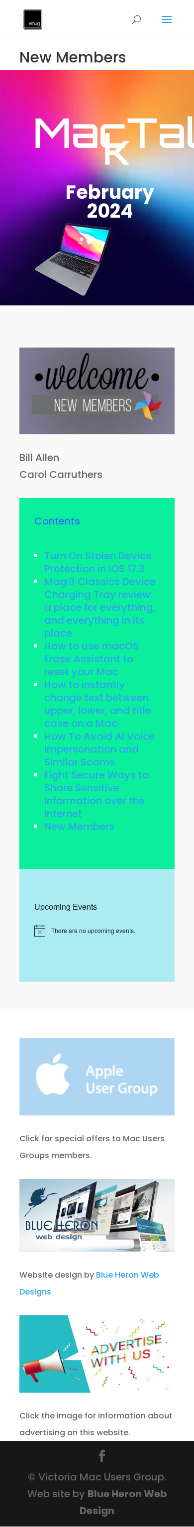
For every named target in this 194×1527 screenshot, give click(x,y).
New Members (79, 826)
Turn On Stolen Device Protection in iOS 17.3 (98, 562)
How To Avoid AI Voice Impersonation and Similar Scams (99, 749)
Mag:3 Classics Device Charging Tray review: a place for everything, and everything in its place (100, 607)
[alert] (97, 931)
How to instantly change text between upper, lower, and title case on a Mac (97, 704)
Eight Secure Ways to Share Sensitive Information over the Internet (96, 794)
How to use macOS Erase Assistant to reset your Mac (91, 659)
